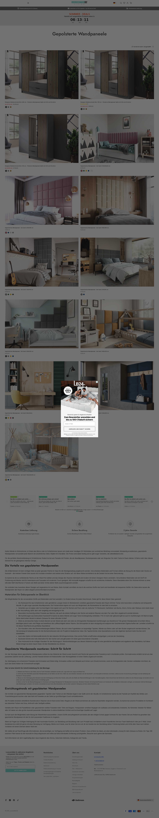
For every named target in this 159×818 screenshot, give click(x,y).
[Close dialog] (97, 382)
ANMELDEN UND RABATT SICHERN (79, 429)
